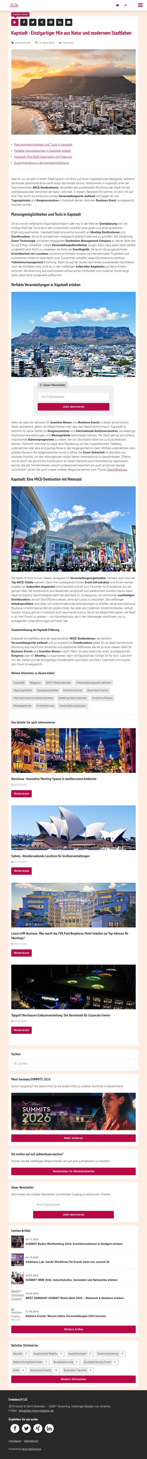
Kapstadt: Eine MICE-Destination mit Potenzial (43, 157)
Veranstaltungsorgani (72, 705)
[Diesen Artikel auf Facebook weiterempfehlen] (23, 22)
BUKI (18, 1370)
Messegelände (22, 705)
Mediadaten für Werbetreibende (73, 1171)
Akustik (20, 1353)
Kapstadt (19, 682)
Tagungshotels (22, 690)
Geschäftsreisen (117, 469)
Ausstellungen (79, 1353)
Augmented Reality (48, 1353)
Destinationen (23, 42)
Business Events (43, 1370)
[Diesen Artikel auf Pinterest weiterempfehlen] (50, 22)
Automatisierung (110, 1353)
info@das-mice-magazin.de (36, 1410)
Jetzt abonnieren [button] (73, 406)
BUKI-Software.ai (31, 1449)
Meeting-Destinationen (72, 698)
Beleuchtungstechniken (30, 1362)
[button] (14, 22)
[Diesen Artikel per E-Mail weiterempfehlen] (68, 22)
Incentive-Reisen (102, 698)
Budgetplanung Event (100, 1362)
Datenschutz (31, 1441)
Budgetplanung (65, 1362)
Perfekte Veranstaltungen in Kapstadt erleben (42, 150)
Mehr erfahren (73, 1138)
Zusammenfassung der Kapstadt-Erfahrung (41, 163)
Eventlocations (72, 690)
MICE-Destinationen (58, 682)
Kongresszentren (47, 690)
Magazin (35, 682)
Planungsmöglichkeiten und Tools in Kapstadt (43, 144)
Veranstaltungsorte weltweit (93, 682)
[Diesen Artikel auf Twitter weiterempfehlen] (32, 22)
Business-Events (97, 690)
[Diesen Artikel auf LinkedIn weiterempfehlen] (59, 22)
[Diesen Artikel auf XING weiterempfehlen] (41, 22)
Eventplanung (45, 705)
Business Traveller (77, 1370)
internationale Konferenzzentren (33, 698)
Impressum (15, 1441)
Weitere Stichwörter (73, 1379)
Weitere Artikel (73, 1329)
